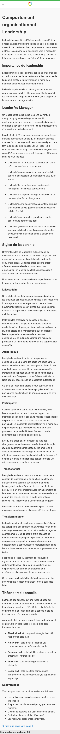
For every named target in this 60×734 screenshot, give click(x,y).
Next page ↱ (27, 726)
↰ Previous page (11, 726)
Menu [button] (3, 4)
